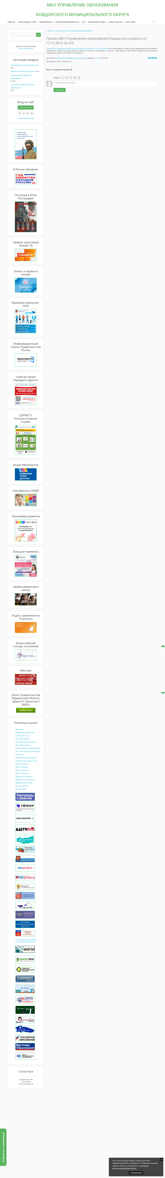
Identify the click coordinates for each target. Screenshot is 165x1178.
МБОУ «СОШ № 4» (22, 773)
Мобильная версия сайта (25, 732)
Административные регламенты (23, 71)
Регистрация (23, 48)
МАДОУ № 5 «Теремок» (24, 776)
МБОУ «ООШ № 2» (22, 767)
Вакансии (19, 729)
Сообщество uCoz (22, 736)
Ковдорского (52, 14)
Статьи (57, 31)
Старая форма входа (26, 118)
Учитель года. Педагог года (26, 761)
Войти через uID (25, 107)
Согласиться (136, 1173)
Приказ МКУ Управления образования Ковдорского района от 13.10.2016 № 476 (77, 48)
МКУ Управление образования (82, 5)
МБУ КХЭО (19, 754)
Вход (31, 48)
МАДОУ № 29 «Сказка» (23, 783)
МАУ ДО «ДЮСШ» (22, 786)
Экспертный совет (22, 739)
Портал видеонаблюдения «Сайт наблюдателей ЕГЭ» (25, 941)
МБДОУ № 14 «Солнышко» (25, 780)
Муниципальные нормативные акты (25, 65)
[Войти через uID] (63, 77)
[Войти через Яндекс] (23, 113)
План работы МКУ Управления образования (22, 86)
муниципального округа (99, 14)
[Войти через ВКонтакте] (19, 113)
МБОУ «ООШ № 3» (22, 770)
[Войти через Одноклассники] (32, 113)
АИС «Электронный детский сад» (28, 751)
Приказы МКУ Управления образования (21, 76)
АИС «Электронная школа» (25, 742)
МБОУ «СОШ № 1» (22, 764)
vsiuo (97, 58)
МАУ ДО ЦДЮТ (20, 789)
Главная (49, 31)
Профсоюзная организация (26, 758)
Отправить (59, 90)
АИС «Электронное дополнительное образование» (27, 746)
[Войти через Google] (28, 113)
